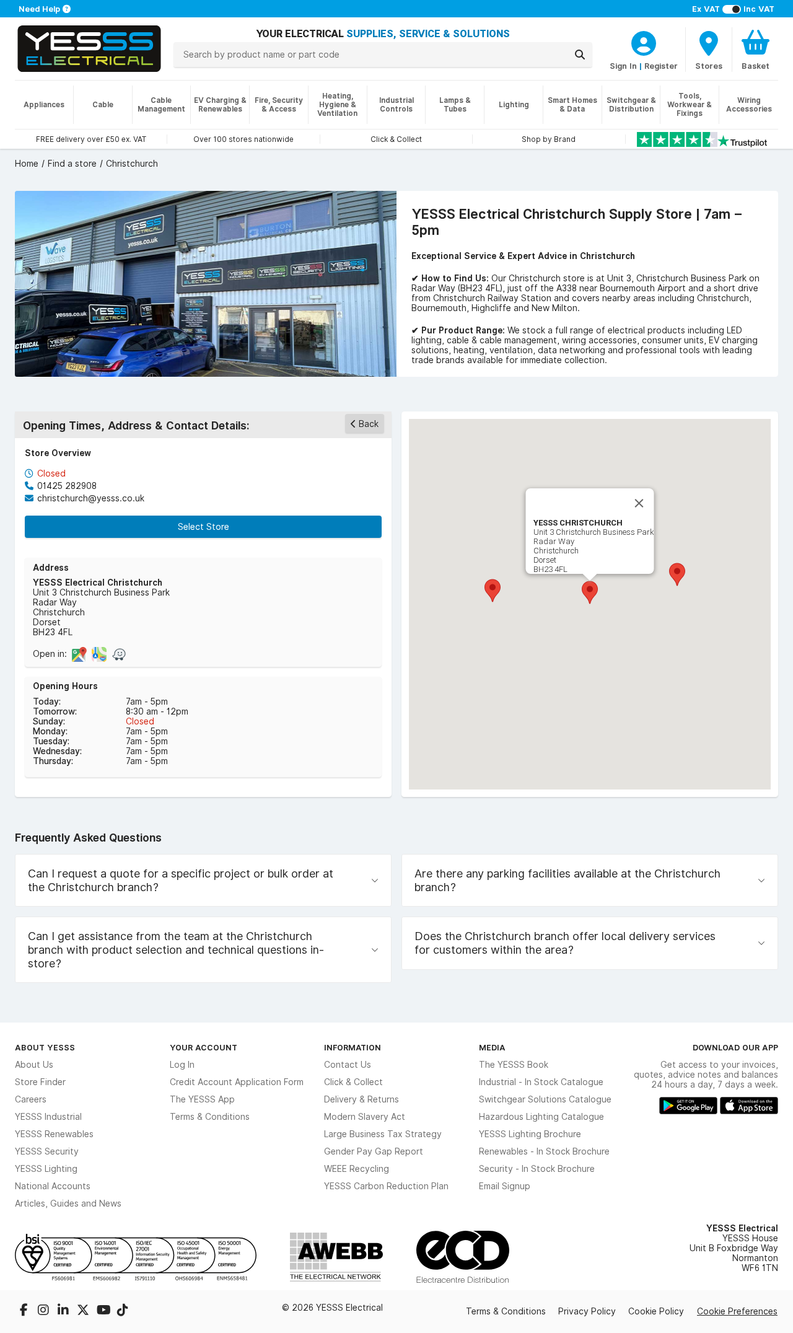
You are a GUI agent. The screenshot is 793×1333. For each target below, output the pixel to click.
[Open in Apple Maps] (99, 654)
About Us (34, 1065)
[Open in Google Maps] (79, 654)
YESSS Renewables (54, 1134)
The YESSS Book (513, 1065)
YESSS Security (47, 1151)
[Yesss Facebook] (25, 1311)
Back (369, 424)
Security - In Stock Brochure (537, 1169)
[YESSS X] (84, 1311)
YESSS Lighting (46, 1169)
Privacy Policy (587, 1311)
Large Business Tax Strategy (383, 1134)
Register (661, 66)
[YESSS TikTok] (122, 1311)
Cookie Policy (656, 1311)
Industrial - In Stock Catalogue (541, 1082)
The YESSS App (202, 1099)
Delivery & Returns (361, 1099)
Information (352, 1047)
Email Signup (504, 1186)
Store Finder (40, 1082)
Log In (182, 1065)
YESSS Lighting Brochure (530, 1134)
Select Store (203, 527)
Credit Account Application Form (237, 1082)
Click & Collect (353, 1082)
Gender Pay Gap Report (373, 1151)
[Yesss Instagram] (45, 1311)
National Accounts (52, 1186)
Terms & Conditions (210, 1117)
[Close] (639, 503)
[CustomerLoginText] (644, 41)
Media (492, 1047)
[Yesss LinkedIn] (64, 1311)
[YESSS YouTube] (104, 1311)
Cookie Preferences (737, 1311)
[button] (677, 574)
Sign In (623, 66)
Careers (30, 1099)
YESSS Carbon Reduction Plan (386, 1186)
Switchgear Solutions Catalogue (545, 1099)
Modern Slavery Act (364, 1117)
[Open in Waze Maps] (119, 654)
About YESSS (45, 1047)
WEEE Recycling (356, 1169)
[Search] (579, 54)
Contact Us (347, 1065)
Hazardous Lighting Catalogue (541, 1117)
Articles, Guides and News (68, 1203)
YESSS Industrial (48, 1117)
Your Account (203, 1047)
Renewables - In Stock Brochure (544, 1151)
